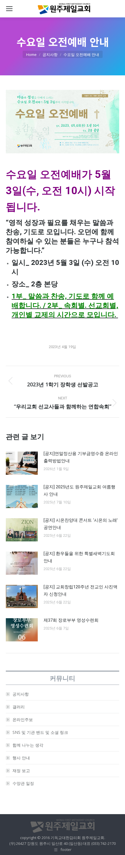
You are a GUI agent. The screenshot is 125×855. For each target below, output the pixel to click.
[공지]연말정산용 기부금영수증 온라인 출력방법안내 (81, 457)
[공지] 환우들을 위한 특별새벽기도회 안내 (79, 557)
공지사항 (20, 694)
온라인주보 (22, 719)
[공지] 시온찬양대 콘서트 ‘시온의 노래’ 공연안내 (81, 524)
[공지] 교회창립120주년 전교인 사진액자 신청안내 (80, 590)
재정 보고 (21, 770)
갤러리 (18, 707)
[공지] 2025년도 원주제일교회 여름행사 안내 (79, 490)
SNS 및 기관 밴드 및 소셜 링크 (40, 732)
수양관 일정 (23, 783)
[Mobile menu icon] (9, 8)
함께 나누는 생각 (27, 745)
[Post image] (22, 463)
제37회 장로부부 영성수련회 (71, 620)
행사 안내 (21, 758)
